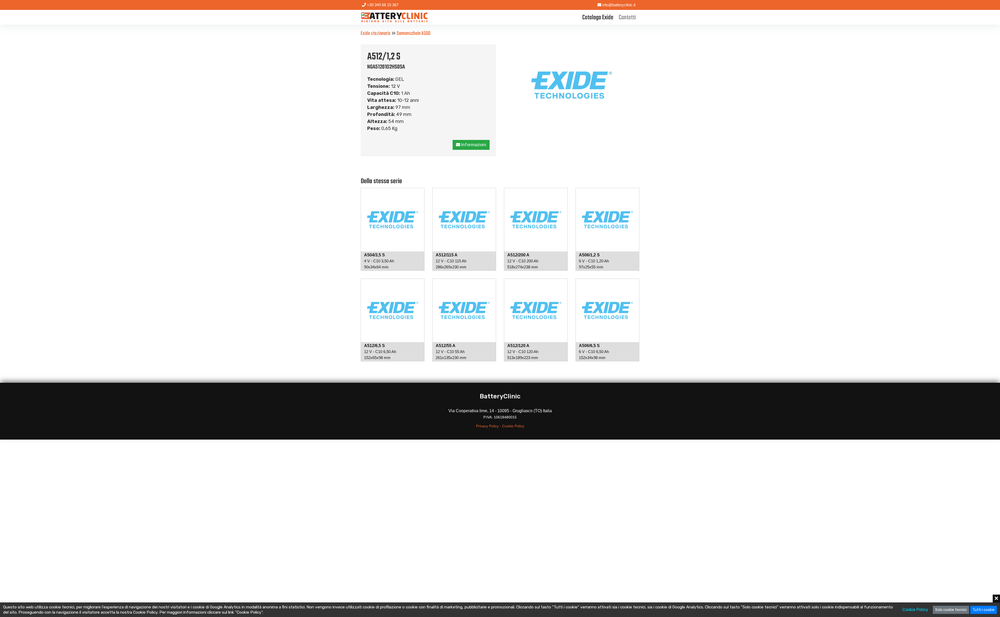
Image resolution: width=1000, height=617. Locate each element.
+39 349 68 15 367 (382, 5)
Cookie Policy (513, 426)
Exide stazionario (375, 33)
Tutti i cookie (984, 610)
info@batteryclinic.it (618, 5)
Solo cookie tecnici (951, 610)
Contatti (627, 18)
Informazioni (473, 144)
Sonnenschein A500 (413, 33)
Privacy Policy (487, 426)
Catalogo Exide (597, 18)
